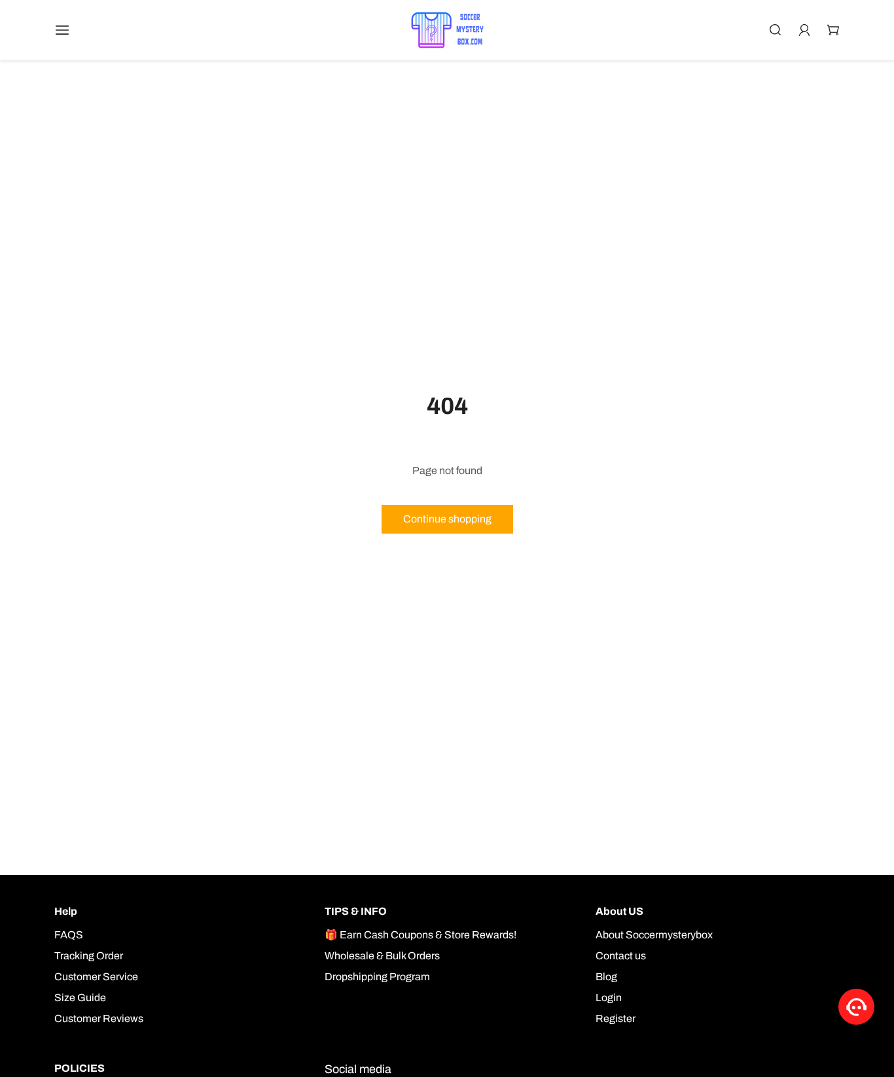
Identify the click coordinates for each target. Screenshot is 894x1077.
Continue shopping (447, 518)
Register (615, 1018)
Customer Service (96, 976)
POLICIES (79, 1068)
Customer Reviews (98, 1018)
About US (619, 911)
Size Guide (80, 997)
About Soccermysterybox (654, 934)
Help (65, 911)
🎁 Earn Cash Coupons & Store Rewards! (420, 934)
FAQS (68, 934)
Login (609, 997)
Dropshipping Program (377, 976)
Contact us (621, 955)
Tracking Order (88, 955)
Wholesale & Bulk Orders (382, 955)
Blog (606, 976)
